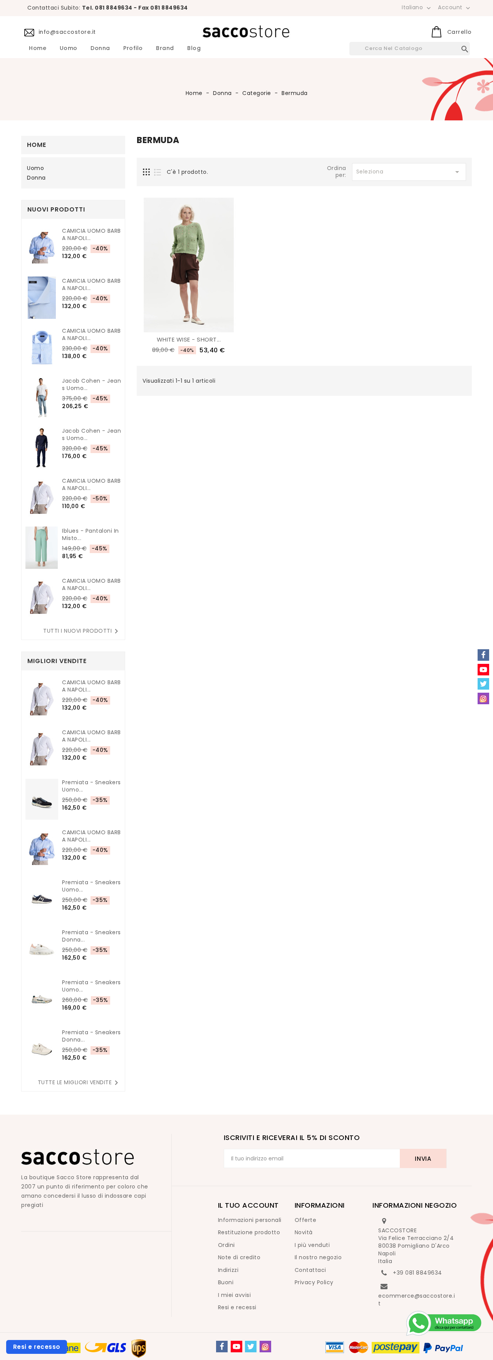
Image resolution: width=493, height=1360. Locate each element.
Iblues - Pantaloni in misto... (90, 534)
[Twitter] (251, 1346)
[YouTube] (236, 1346)
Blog (194, 48)
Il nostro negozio (318, 1257)
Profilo (133, 48)
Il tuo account (248, 1205)
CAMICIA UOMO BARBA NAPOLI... (91, 234)
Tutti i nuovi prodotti (82, 631)
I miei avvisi (234, 1295)
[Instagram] (265, 1346)
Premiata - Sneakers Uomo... (91, 786)
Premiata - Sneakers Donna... (91, 936)
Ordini (226, 1245)
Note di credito (239, 1257)
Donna (100, 48)
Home (37, 48)
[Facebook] (222, 1346)
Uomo (68, 48)
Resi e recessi (237, 1307)
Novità (304, 1232)
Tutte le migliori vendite (79, 1082)
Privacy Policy (314, 1282)
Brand (165, 48)
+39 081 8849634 (417, 1273)
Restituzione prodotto (249, 1232)
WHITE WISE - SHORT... (189, 339)
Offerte (306, 1220)
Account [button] (455, 8)
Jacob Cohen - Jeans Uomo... (91, 384)
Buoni (226, 1282)
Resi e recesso (36, 1347)
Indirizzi (228, 1270)
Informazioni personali (250, 1220)
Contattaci (310, 1270)
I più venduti (312, 1245)
